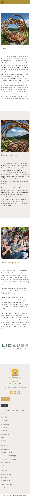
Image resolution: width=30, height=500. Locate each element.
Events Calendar (6, 474)
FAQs (2, 466)
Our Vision (4, 427)
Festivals (4, 487)
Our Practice (5, 424)
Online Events (5, 481)
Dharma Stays (5, 449)
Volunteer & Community (8, 459)
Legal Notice (10, 410)
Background (5, 434)
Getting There (5, 462)
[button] (2, 2)
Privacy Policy (19, 410)
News (2, 437)
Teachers (4, 431)
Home (2, 413)
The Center (4, 421)
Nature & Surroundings (8, 456)
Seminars (4, 477)
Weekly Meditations (7, 484)
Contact (3, 441)
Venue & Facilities (7, 452)
